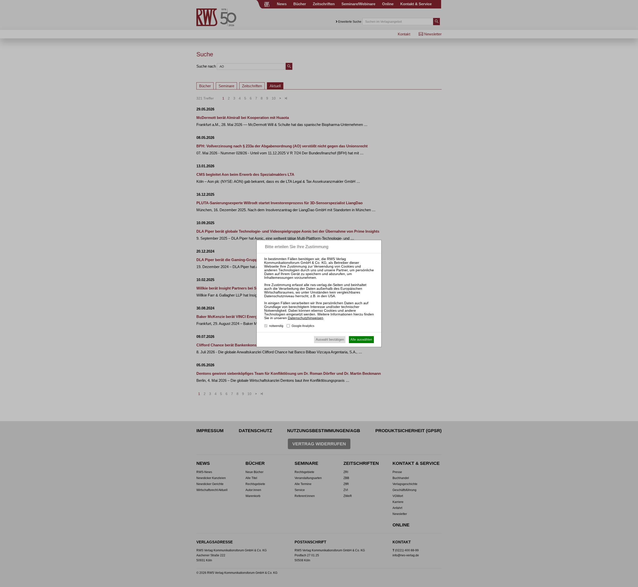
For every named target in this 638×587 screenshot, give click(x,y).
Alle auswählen (361, 339)
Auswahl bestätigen (330, 339)
